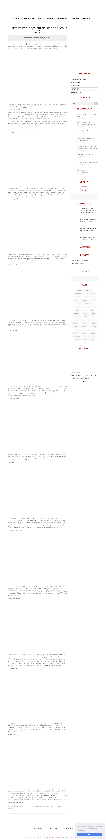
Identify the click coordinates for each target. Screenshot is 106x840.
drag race (84, 300)
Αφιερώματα (75, 82)
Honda (85, 313)
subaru (93, 333)
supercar (76, 336)
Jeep (86, 316)
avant (23, 806)
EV (88, 306)
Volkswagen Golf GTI (59, 806)
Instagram (71, 829)
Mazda (84, 323)
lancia (90, 320)
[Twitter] (78, 279)
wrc (85, 343)
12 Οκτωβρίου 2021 (84, 215)
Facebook (37, 829)
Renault (76, 333)
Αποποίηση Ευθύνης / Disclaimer (53, 837)
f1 (94, 306)
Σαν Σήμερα (74, 18)
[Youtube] (85, 197)
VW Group (10, 808)
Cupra (32, 806)
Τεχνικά (78, 372)
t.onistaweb (80, 263)
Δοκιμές (50, 18)
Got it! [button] (89, 834)
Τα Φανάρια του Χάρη (78, 79)
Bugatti (92, 297)
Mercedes (93, 323)
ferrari (78, 310)
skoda (84, 333)
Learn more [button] (81, 830)
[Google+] (81, 279)
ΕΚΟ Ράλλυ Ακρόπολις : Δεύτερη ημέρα (87, 162)
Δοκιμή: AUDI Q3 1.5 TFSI (83, 130)
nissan (75, 326)
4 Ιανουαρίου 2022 (84, 233)
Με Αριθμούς (62, 18)
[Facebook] (81, 197)
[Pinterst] (95, 279)
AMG (86, 293)
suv (84, 336)
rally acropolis (88, 329)
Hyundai (78, 316)
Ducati (80, 303)
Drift (92, 300)
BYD (76, 300)
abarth (79, 290)
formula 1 (76, 313)
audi (93, 293)
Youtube (54, 829)
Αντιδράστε (75, 89)
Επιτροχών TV (87, 18)
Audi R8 (13, 806)
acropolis (88, 290)
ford (92, 310)
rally (78, 329)
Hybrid (93, 313)
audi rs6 (18, 806)
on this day (84, 326)
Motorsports (76, 92)
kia (92, 316)
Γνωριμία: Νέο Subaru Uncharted (85, 154)
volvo (85, 339)
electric (88, 303)
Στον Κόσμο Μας (28, 18)
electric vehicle (79, 306)
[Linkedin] (85, 279)
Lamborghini (80, 320)
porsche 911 (49, 806)
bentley (27, 806)
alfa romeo (78, 293)
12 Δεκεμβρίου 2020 (85, 224)
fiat (85, 310)
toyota (78, 339)
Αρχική (16, 18)
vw (92, 339)
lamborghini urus (40, 806)
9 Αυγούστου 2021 (84, 242)
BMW (84, 297)
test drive (92, 336)
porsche (94, 326)
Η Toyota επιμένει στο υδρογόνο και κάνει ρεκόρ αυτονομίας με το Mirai (88, 210)
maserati (75, 323)
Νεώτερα (41, 18)
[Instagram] (88, 197)
